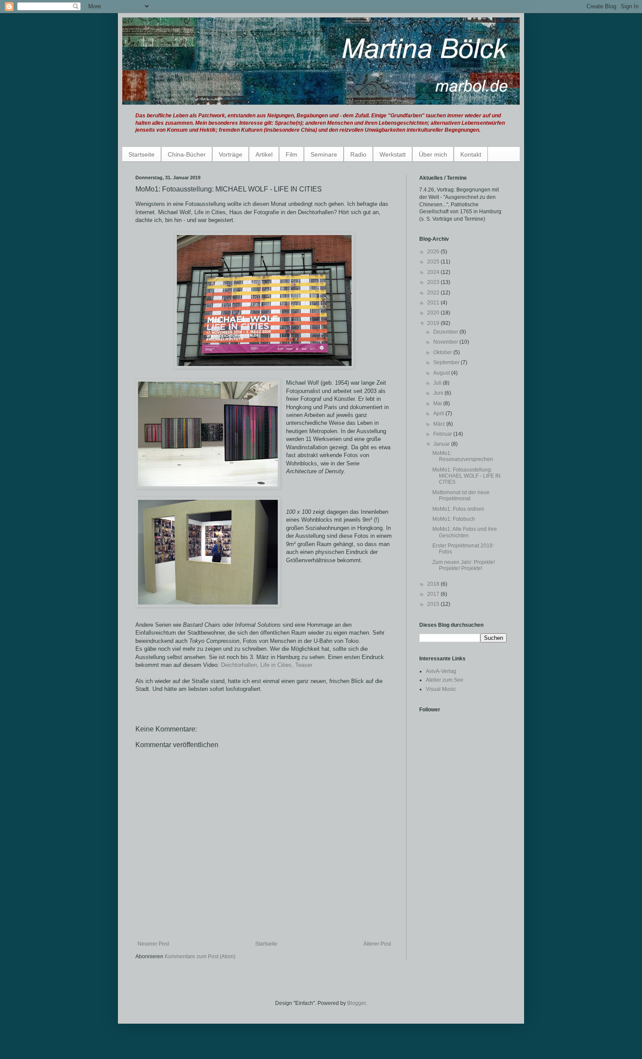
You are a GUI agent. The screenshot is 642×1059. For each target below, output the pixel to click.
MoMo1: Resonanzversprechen (462, 456)
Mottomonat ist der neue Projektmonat (461, 495)
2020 (434, 313)
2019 (434, 323)
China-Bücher (187, 154)
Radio (358, 154)
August (442, 373)
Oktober (443, 352)
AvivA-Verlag (441, 671)
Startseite (141, 154)
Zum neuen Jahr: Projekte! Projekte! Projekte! (463, 565)
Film (291, 154)
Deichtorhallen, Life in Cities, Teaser (266, 665)
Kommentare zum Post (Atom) (200, 956)
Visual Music (441, 689)
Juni (439, 393)
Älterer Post (377, 944)
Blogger (356, 1003)
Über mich (433, 154)
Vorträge (230, 154)
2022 (434, 293)
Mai (438, 403)
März (439, 424)
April (439, 413)
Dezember (446, 332)
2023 (434, 282)
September (447, 362)
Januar (442, 444)
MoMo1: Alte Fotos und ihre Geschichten (464, 532)
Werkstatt (393, 154)
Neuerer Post (153, 944)
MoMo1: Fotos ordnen (458, 509)
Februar (443, 434)
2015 (434, 604)
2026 (434, 252)
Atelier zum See (444, 680)
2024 (434, 272)
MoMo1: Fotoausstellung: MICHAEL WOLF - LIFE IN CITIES (466, 476)
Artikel (264, 154)
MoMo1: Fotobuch (453, 519)
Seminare (324, 154)
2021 (434, 303)
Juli (438, 383)
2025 (434, 262)
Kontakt (470, 154)
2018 (434, 584)
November (446, 342)
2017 (434, 594)
